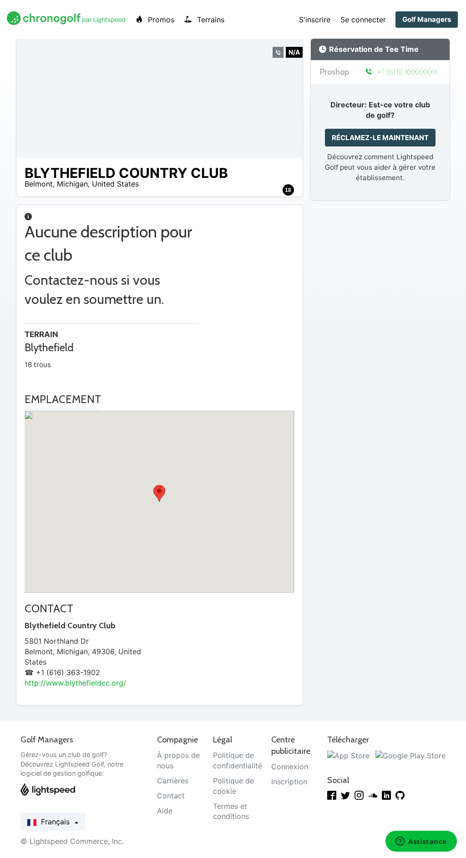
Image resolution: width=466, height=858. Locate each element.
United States (115, 183)
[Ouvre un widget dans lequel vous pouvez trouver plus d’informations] (421, 842)
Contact (171, 795)
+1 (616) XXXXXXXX (406, 71)
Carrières (172, 780)
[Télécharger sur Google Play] (410, 755)
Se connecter (363, 19)
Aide (164, 810)
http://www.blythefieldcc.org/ (75, 682)
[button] (159, 493)
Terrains (209, 19)
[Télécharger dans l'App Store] (348, 755)
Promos (160, 19)
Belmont (39, 183)
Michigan (72, 183)
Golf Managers (426, 19)
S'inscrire (314, 19)
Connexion (289, 766)
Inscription (289, 781)
